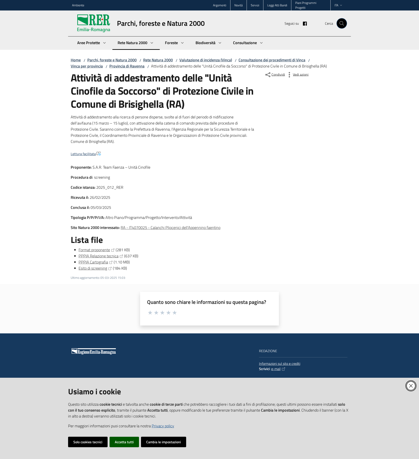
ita (336, 5)
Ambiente (78, 5)
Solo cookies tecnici (87, 442)
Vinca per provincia (87, 66)
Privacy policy (163, 426)
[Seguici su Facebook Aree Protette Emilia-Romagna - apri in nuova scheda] (303, 23)
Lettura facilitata (83, 153)
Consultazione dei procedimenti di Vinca (272, 60)
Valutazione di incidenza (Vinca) (205, 60)
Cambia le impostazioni (163, 442)
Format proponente (94, 250)
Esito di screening (93, 268)
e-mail (276, 368)
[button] (342, 23)
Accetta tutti (124, 442)
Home (76, 60)
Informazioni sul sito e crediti (279, 363)
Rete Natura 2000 (158, 60)
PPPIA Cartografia (93, 262)
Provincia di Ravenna (126, 66)
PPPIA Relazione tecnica (98, 256)
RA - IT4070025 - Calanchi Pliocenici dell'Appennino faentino (170, 227)
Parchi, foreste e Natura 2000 (112, 60)
